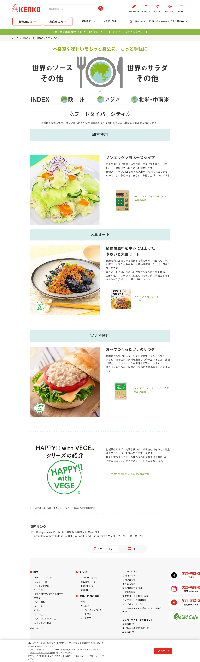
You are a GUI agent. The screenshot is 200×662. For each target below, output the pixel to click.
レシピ (83, 571)
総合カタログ (36, 628)
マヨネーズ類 (40, 581)
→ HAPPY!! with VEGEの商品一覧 (130, 473)
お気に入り (158, 11)
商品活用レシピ (88, 581)
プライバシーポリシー (133, 604)
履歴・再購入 (170, 11)
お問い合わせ (128, 579)
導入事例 (85, 605)
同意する (163, 650)
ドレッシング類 (41, 585)
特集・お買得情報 (90, 596)
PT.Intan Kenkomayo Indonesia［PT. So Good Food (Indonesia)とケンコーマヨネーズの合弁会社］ (87, 536)
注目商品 (38, 614)
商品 (35, 571)
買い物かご (182, 11)
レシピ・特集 (110, 20)
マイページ (146, 11)
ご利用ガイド (128, 575)
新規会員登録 (134, 11)
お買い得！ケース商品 (45, 618)
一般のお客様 (128, 591)
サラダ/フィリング (43, 577)
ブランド (38, 606)
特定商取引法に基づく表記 (135, 596)
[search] (100, 9)
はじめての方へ (130, 571)
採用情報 (126, 632)
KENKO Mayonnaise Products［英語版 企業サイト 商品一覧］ (65, 532)
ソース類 (38, 589)
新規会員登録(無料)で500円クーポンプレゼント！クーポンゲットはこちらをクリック (99, 32)
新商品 (37, 610)
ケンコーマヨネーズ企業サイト (137, 620)
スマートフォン (105, 548)
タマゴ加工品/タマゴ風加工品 (48, 593)
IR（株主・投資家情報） (134, 628)
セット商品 (86, 614)
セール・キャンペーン (91, 609)
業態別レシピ (87, 589)
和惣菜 (37, 598)
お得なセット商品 (43, 622)
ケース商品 (86, 618)
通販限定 (86, 20)
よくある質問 (128, 583)
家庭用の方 (56, 21)
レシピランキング (89, 577)
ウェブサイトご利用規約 (134, 600)
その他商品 (39, 602)
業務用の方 (25, 21)
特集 (83, 601)
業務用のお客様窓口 (132, 587)
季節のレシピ (87, 585)
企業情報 (126, 624)
